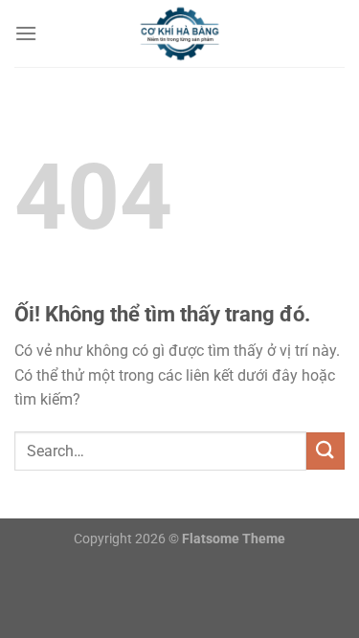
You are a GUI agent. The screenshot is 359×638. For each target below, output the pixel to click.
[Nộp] (325, 451)
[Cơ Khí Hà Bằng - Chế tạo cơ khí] (180, 33)
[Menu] (25, 33)
